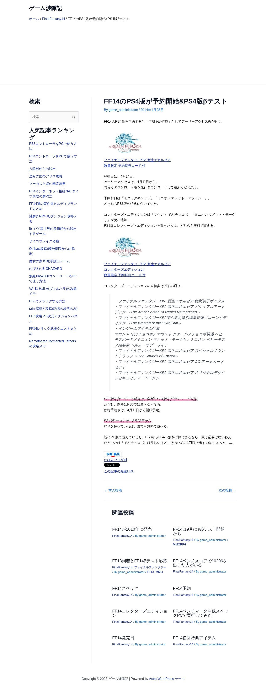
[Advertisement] (133, 52)
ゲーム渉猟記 (45, 8)
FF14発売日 (123, 638)
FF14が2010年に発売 (132, 529)
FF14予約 (182, 588)
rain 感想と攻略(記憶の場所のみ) (53, 308)
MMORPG (179, 544)
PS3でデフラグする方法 (47, 301)
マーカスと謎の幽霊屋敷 (47, 183)
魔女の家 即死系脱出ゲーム (49, 261)
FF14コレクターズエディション (139, 613)
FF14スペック (125, 588)
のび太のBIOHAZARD (45, 268)
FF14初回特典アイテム (194, 638)
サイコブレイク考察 (44, 241)
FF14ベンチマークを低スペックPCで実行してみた (200, 613)
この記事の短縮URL (119, 471)
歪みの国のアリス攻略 (45, 176)
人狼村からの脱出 (42, 169)
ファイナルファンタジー (150, 567)
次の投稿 (227, 490)
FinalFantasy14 (122, 535)
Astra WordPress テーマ (167, 679)
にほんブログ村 (115, 460)
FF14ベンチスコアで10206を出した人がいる (200, 563)
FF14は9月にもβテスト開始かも (199, 531)
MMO (159, 572)
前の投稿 (113, 490)
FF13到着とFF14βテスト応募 (139, 561)
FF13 (150, 572)
